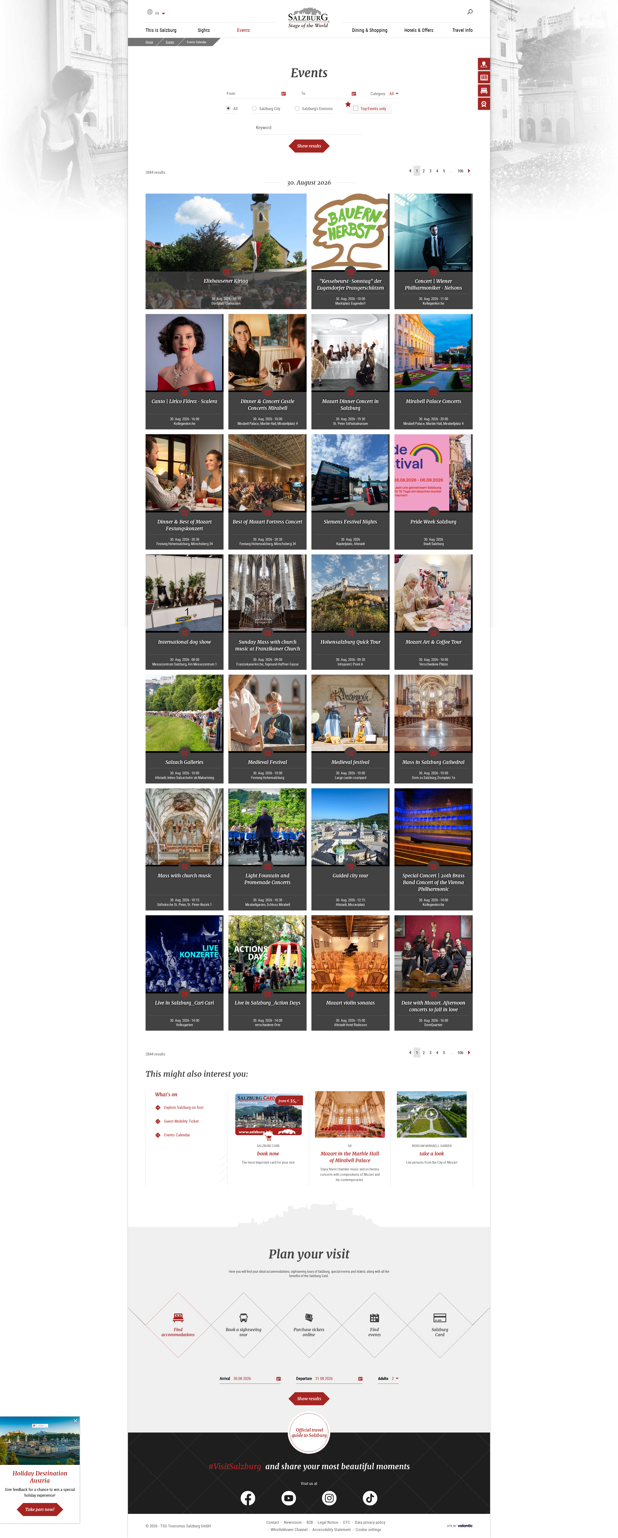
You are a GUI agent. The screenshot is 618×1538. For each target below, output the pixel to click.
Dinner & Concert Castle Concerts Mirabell (267, 404)
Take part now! (40, 1509)
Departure (304, 1378)
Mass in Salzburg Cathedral (433, 762)
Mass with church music (184, 875)
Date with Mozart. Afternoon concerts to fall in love (433, 1006)
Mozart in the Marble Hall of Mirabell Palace (350, 1157)
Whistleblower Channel (289, 1529)
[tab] (178, 1325)
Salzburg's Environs (317, 108)
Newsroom (293, 1522)
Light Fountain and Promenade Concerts (267, 879)
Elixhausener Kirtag (226, 281)
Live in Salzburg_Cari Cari (184, 1003)
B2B (310, 1522)
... (451, 171)
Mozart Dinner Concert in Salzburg (350, 404)
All (235, 108)
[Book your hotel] (484, 90)
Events (170, 42)
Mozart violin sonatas (350, 1003)
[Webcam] (484, 104)
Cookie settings (368, 1529)
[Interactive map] (484, 64)
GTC (346, 1522)
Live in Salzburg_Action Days (268, 1003)
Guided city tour (350, 875)
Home (149, 42)
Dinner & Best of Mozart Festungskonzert (184, 525)
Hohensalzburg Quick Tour (350, 642)
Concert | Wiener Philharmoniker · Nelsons (433, 284)
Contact (272, 1522)
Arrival (225, 1378)
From (231, 93)
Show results (309, 146)
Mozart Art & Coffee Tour (434, 642)
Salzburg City (269, 108)
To (303, 93)
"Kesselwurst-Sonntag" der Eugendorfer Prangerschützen (350, 284)
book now (268, 1153)
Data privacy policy (370, 1522)
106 (460, 171)
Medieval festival (350, 762)
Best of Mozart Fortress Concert (267, 521)
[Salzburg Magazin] (484, 77)
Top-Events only (373, 108)
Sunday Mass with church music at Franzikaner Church (267, 645)
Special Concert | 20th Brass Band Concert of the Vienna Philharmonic (433, 882)
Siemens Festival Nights (350, 521)
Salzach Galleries (184, 762)
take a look (432, 1153)
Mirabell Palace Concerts (433, 401)
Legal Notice (328, 1522)
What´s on (166, 1094)
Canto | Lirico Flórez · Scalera (184, 401)
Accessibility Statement (331, 1529)
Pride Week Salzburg (433, 521)
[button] (385, 93)
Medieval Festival (267, 762)
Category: (378, 93)
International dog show (184, 642)
